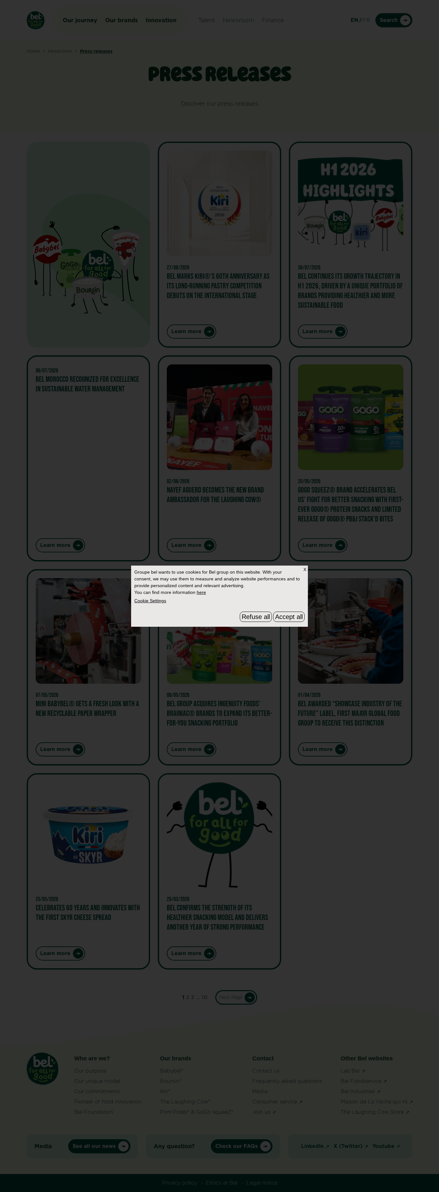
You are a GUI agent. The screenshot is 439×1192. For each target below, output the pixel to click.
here (201, 592)
